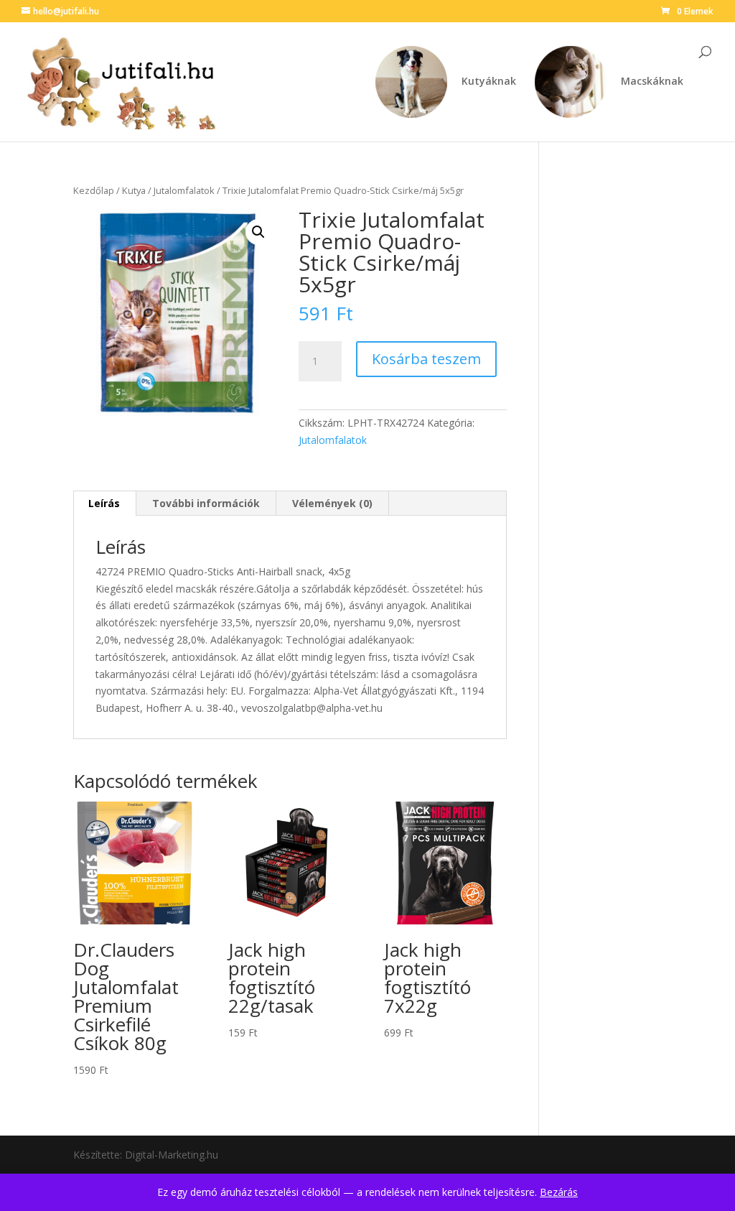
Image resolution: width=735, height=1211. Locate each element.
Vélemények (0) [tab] (332, 503)
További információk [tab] (206, 503)
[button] (258, 232)
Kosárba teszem (426, 358)
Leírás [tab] (104, 503)
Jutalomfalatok (184, 190)
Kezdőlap (93, 190)
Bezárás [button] (559, 1192)
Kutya (134, 190)
